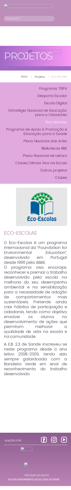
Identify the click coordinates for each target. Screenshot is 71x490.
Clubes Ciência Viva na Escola (41, 162)
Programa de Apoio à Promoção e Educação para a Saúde (36, 131)
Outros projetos (53, 170)
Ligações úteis (13, 440)
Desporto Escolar (52, 95)
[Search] (52, 18)
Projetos (40, 77)
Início (24, 76)
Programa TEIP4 (53, 88)
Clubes (61, 177)
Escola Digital (55, 103)
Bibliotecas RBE (54, 148)
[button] (64, 18)
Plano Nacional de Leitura (45, 155)
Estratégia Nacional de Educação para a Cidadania (37, 112)
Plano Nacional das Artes (45, 141)
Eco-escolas (56, 122)
